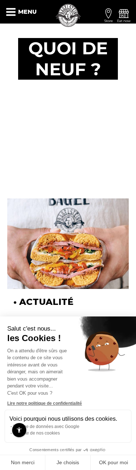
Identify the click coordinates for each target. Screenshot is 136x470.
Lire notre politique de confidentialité (44, 403)
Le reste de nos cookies (36, 433)
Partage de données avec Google (46, 426)
